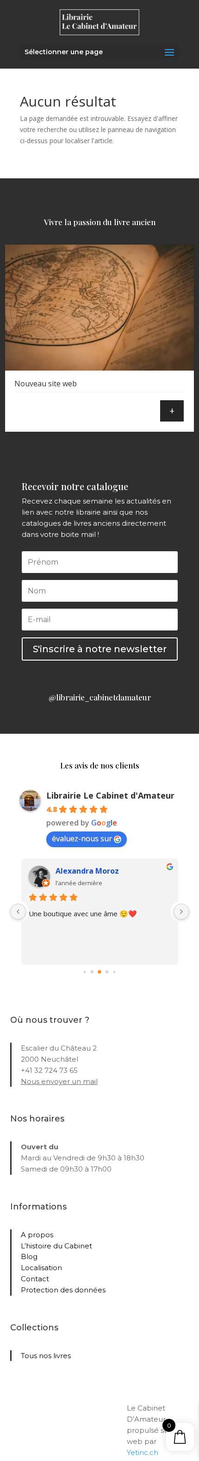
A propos (37, 1234)
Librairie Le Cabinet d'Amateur (110, 795)
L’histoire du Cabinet (56, 1245)
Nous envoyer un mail (59, 1081)
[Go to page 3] (107, 972)
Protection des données (63, 1289)
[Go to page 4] (114, 972)
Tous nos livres (46, 1355)
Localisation (41, 1267)
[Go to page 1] (92, 972)
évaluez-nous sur (82, 838)
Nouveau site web (45, 383)
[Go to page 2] (99, 972)
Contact (35, 1278)
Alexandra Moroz (87, 871)
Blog (29, 1256)
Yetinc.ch (142, 1452)
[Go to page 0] (84, 972)
